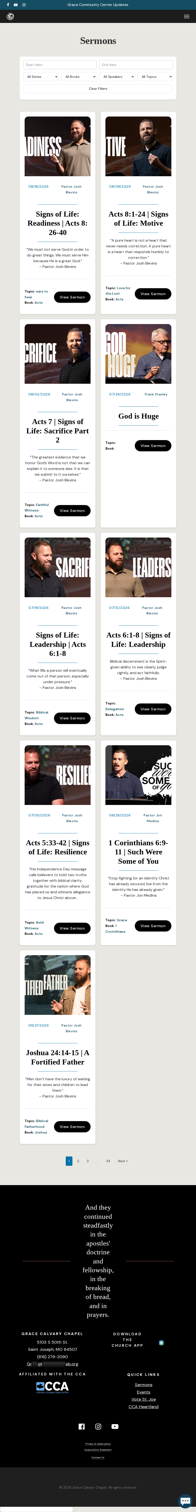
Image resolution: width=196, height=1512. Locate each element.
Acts (39, 302)
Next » (123, 1161)
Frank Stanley (156, 394)
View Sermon (72, 297)
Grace (122, 920)
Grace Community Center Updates (97, 4)
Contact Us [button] (98, 1457)
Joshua (41, 1132)
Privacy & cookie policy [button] (98, 1443)
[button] (186, 16)
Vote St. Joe (143, 1399)
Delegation (114, 709)
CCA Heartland (143, 1407)
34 (108, 1161)
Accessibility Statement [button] (98, 1449)
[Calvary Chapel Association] (53, 1394)
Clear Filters (98, 89)
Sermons (143, 1385)
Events (143, 1392)
